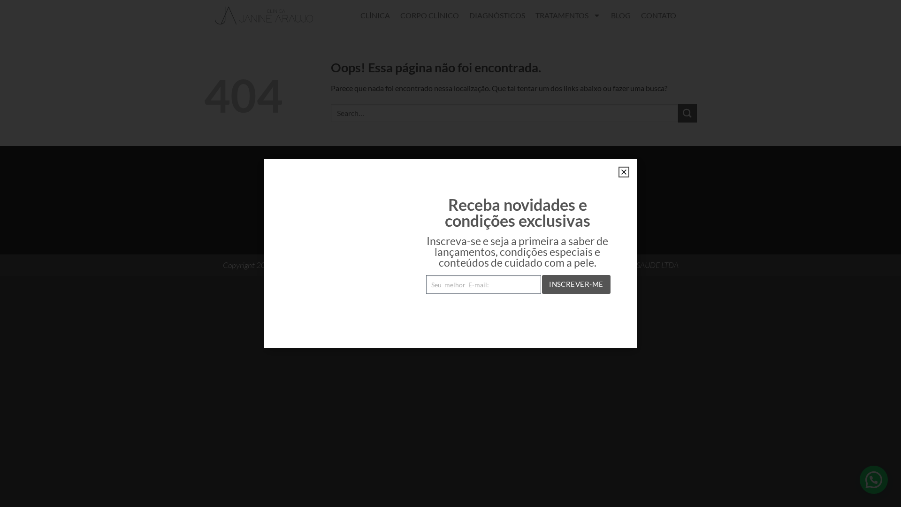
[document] (450, 253)
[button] (623, 172)
